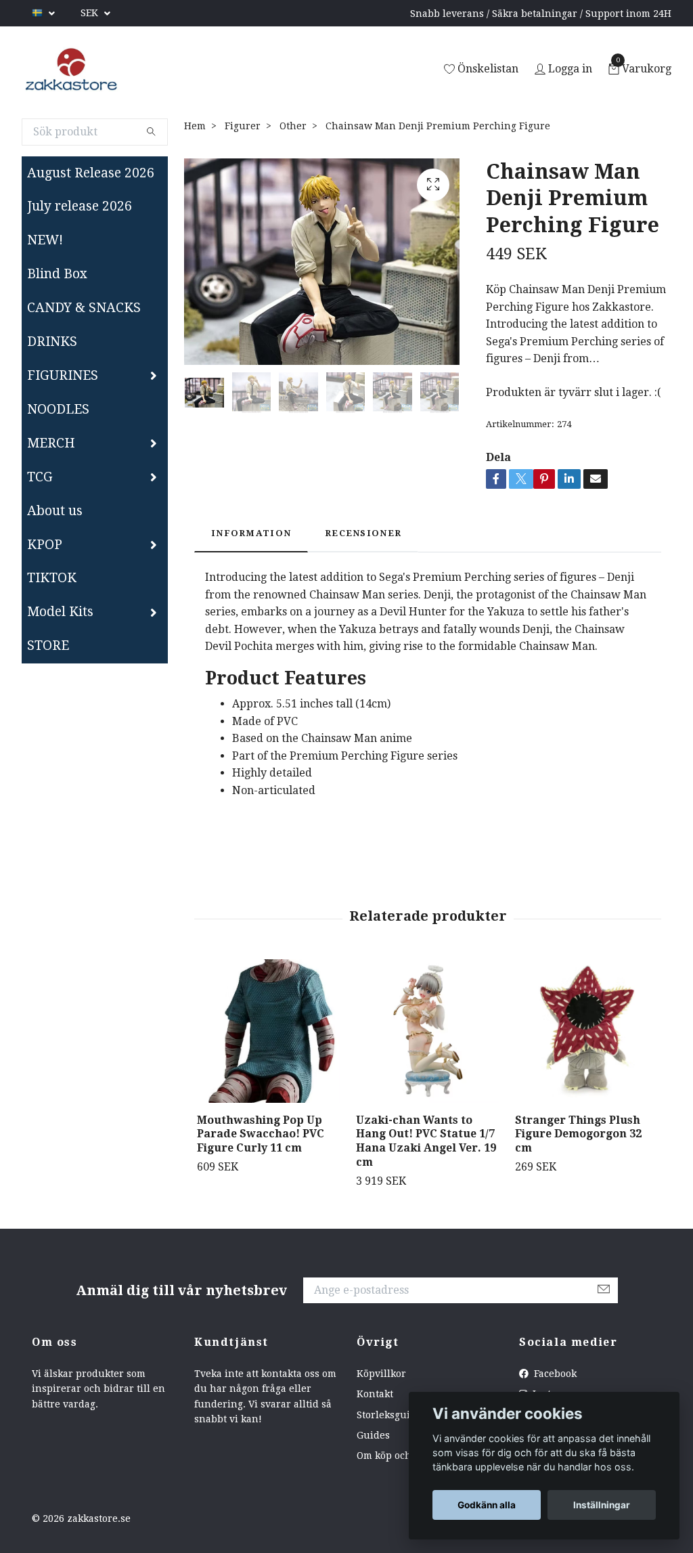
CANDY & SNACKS (84, 307)
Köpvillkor (381, 1373)
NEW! (45, 240)
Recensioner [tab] (363, 533)
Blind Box (57, 274)
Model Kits (60, 611)
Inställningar (601, 1505)
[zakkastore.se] (71, 70)
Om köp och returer (403, 1455)
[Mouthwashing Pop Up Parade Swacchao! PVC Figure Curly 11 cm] (268, 1031)
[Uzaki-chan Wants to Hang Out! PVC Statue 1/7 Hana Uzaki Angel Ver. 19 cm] (427, 1031)
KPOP (44, 544)
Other (293, 126)
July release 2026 (79, 206)
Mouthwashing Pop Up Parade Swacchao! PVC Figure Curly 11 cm (260, 1134)
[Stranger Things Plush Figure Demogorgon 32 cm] (586, 1031)
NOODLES (58, 409)
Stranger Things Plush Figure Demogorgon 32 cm (578, 1134)
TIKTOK (51, 578)
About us (55, 511)
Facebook (554, 1373)
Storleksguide (389, 1414)
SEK (91, 12)
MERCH (51, 443)
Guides (373, 1435)
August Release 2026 (90, 173)
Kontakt (375, 1393)
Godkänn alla (486, 1505)
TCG (40, 477)
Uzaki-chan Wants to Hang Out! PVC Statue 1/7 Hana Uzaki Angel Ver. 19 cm (426, 1141)
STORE (48, 645)
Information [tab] (251, 533)
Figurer (243, 126)
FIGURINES (62, 375)
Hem (195, 126)
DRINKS (52, 341)
